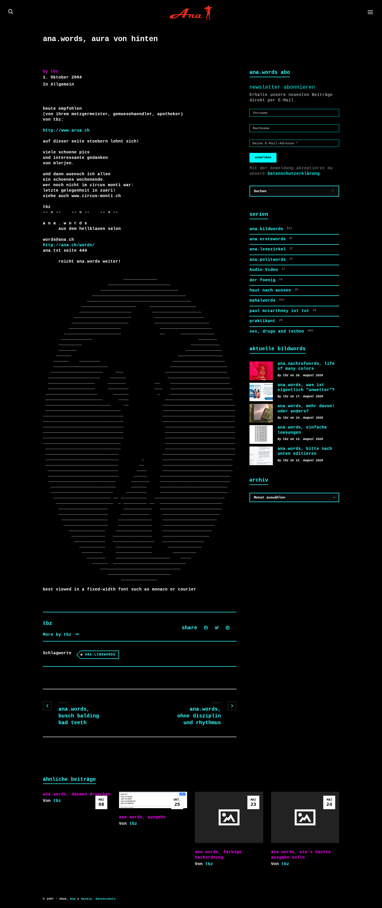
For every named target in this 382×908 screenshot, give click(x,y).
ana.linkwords (100, 655)
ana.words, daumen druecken (76, 794)
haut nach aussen (273, 290)
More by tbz (58, 634)
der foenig (265, 280)
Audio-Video (267, 269)
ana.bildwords (270, 228)
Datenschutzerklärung (294, 173)
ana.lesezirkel (271, 249)
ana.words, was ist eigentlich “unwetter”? (306, 387)
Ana (73, 898)
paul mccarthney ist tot (282, 310)
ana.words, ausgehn (142, 817)
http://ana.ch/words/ (69, 245)
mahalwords (266, 300)
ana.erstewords (271, 239)
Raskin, (87, 898)
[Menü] (370, 12)
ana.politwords (271, 259)
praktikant (265, 321)
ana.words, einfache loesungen (302, 430)
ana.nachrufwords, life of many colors (306, 366)
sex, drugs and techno (281, 331)
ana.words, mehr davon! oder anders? (306, 408)
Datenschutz (106, 898)
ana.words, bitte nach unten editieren (305, 451)
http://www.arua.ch (66, 130)
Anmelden (263, 157)
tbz (57, 801)
